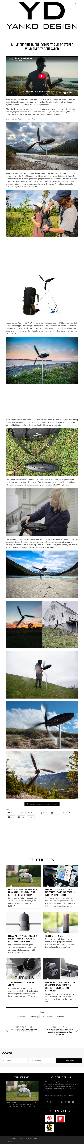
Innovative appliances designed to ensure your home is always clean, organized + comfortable (23, 939)
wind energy (34, 1017)
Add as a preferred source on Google (43, 804)
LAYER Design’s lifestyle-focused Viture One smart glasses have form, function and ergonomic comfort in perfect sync (60, 1030)
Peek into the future (54, 936)
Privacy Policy (68, 1096)
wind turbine (61, 1017)
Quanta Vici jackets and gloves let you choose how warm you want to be (24, 1028)
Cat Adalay (18, 119)
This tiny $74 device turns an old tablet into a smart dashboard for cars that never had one (60, 892)
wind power (47, 1017)
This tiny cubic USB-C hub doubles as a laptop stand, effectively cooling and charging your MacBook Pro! (60, 986)
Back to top (11, 1141)
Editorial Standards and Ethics (53, 1096)
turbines (21, 1017)
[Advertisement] (42, 35)
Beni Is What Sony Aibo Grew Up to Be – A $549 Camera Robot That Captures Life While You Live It (22, 892)
